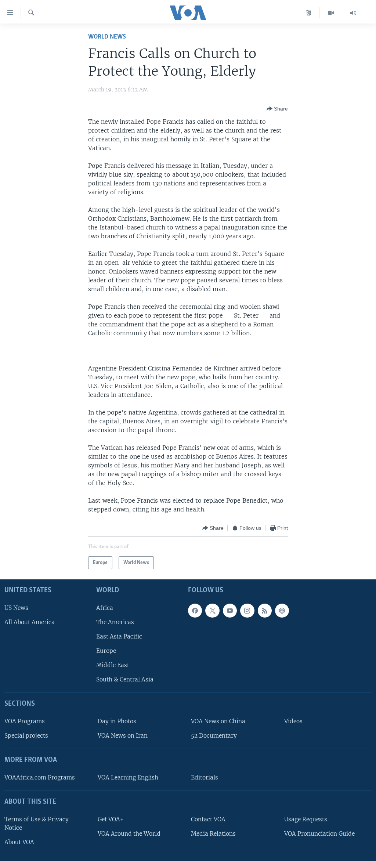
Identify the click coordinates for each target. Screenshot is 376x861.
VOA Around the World (129, 833)
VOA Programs (24, 721)
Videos (293, 721)
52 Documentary (214, 735)
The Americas (115, 622)
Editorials (204, 777)
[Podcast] (282, 611)
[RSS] (265, 611)
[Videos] (331, 12)
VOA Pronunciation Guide (319, 833)
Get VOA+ (111, 819)
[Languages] (308, 12)
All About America (29, 622)
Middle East (112, 665)
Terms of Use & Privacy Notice (36, 823)
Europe (106, 650)
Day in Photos (117, 721)
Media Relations (213, 833)
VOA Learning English (128, 777)
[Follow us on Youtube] (230, 611)
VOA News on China (218, 721)
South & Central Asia (124, 679)
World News (107, 37)
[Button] (277, 108)
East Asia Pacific (119, 636)
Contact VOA (208, 819)
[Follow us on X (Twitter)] (212, 611)
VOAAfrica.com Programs (39, 777)
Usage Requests (305, 819)
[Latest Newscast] (353, 12)
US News (16, 607)
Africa (104, 607)
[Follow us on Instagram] (247, 611)
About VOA (19, 842)
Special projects (26, 735)
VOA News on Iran (123, 735)
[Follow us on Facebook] (195, 611)
